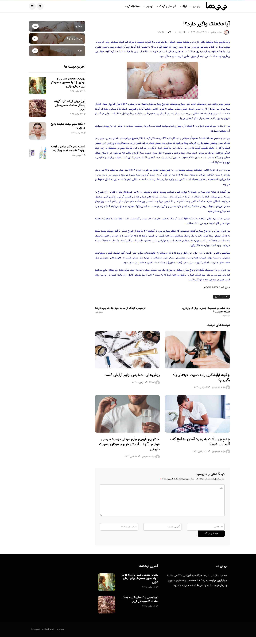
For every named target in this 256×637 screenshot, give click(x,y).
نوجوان (149, 6)
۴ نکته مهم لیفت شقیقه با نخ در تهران (68, 126)
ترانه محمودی (218, 387)
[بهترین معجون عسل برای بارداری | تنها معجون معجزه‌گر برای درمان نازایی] (37, 85)
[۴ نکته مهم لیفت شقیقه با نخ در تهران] (37, 131)
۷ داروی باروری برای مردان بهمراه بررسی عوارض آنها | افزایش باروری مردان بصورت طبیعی (129, 444)
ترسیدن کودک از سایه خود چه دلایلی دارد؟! (120, 309)
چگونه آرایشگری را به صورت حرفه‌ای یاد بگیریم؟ (201, 377)
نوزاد (184, 6)
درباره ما (60, 629)
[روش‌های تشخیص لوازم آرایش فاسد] (127, 349)
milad (151, 382)
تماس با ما (35, 629)
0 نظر (180, 32)
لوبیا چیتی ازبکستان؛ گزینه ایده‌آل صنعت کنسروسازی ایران (69, 105)
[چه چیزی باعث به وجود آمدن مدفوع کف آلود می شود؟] (197, 414)
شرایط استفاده (195, 585)
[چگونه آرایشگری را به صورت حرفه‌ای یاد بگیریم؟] (197, 349)
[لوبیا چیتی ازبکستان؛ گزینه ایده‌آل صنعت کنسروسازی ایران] (37, 108)
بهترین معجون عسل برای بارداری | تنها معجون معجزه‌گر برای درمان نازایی (68, 83)
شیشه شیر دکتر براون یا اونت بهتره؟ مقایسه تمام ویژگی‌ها (68, 148)
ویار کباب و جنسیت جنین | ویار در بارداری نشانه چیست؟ (206, 311)
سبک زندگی (133, 6)
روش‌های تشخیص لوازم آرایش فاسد (132, 375)
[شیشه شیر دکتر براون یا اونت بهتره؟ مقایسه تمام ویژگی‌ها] (37, 153)
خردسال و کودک (167, 6)
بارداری (196, 6)
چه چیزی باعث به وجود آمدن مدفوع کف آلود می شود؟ (200, 441)
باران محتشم (216, 32)
